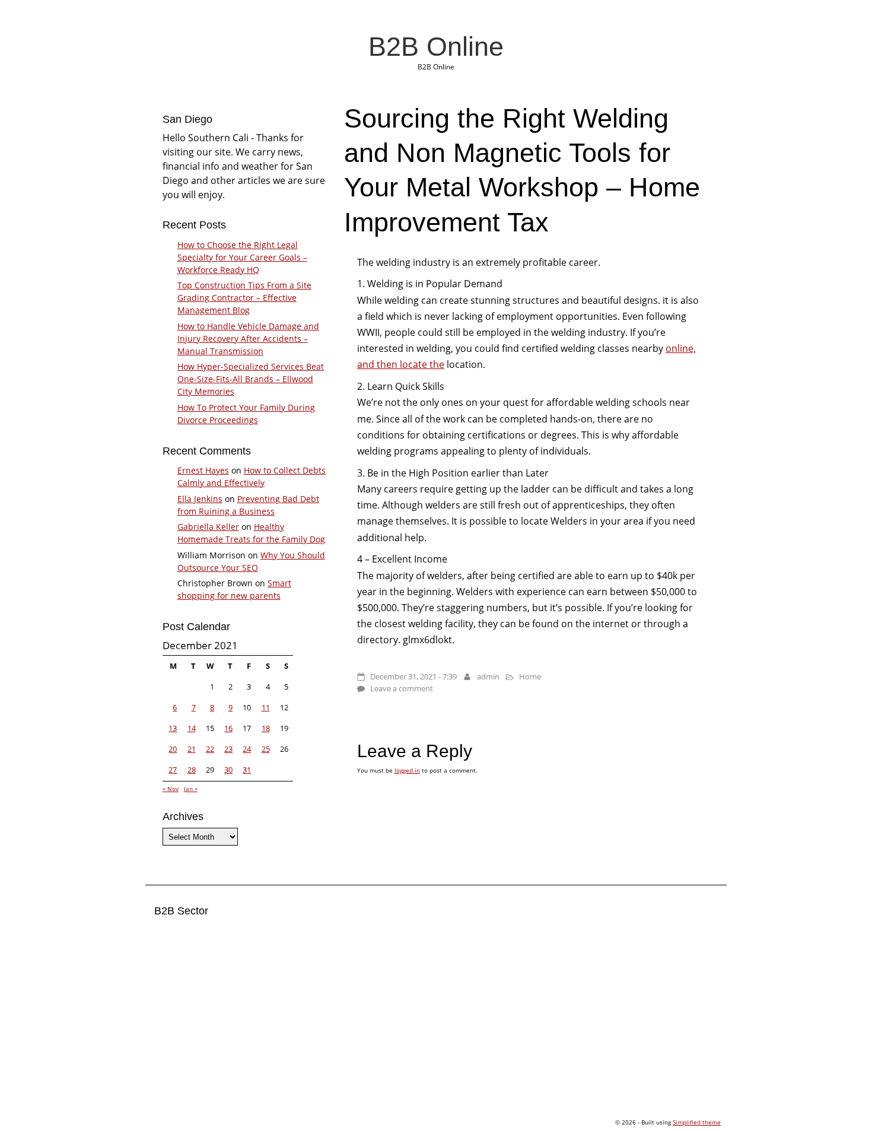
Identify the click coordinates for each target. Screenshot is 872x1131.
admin (488, 676)
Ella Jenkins (199, 498)
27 (172, 769)
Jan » (191, 788)
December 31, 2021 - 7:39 (413, 676)
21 (191, 749)
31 (247, 769)
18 (266, 728)
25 (266, 749)
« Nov (171, 788)
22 (210, 749)
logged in (407, 770)
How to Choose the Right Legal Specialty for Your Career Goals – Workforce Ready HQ (242, 257)
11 (266, 707)
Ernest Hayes (203, 470)
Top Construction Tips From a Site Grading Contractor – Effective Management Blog (244, 297)
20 (172, 749)
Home (530, 676)
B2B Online (436, 46)
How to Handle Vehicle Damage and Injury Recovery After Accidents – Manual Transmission (248, 338)
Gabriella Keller (208, 526)
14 (191, 728)
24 (247, 749)
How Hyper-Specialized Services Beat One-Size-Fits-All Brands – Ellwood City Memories (250, 379)
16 (228, 728)
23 (228, 749)
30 (228, 769)
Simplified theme (697, 1122)
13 (172, 728)
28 (191, 769)
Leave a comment (401, 688)
